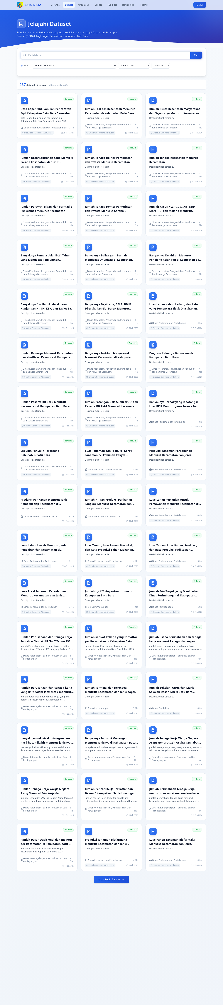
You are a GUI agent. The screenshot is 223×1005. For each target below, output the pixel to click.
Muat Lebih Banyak (109, 879)
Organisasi (83, 4)
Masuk (199, 4)
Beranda (55, 4)
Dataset (69, 4)
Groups (98, 4)
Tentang (143, 4)
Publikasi (112, 4)
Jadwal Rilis (128, 4)
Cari (196, 55)
